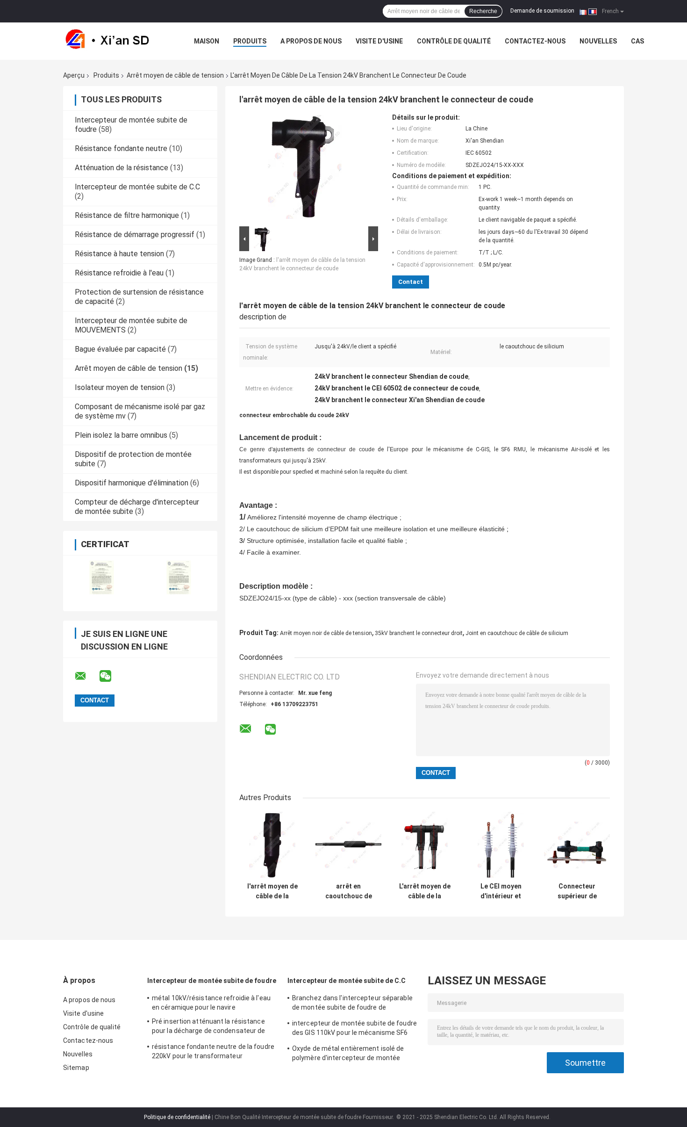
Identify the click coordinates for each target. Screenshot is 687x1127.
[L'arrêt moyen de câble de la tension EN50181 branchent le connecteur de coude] (425, 845)
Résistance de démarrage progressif (134, 234)
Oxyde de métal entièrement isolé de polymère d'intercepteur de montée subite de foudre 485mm (348, 1054)
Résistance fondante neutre (121, 148)
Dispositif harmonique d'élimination (131, 482)
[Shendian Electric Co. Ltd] (114, 41)
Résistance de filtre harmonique (127, 215)
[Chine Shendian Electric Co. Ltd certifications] (101, 577)
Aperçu (74, 75)
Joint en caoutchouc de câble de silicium (516, 633)
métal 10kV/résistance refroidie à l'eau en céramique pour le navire (211, 1002)
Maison (206, 41)
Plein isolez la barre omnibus (121, 435)
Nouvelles (598, 41)
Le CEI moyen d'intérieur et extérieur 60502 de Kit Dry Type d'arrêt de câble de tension (500, 891)
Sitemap (76, 1067)
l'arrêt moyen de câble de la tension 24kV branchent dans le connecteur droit (272, 891)
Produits (249, 41)
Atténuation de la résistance (121, 167)
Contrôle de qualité (454, 41)
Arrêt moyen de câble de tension (175, 75)
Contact (410, 281)
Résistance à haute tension (119, 253)
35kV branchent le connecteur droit (419, 633)
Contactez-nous (535, 41)
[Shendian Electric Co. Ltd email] (86, 676)
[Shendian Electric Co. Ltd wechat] (111, 676)
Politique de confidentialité (177, 1117)
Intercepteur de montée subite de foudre (211, 980)
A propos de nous (311, 41)
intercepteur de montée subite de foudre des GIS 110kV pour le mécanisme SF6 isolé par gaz (354, 1029)
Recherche (483, 11)
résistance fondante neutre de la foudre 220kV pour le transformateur (213, 1051)
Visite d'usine (379, 41)
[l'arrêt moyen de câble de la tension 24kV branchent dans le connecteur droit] (272, 845)
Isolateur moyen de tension (120, 387)
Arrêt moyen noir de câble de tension (326, 633)
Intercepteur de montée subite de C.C (137, 186)
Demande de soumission (542, 10)
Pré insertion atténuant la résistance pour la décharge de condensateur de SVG (208, 1027)
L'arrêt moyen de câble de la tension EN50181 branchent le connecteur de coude (425, 891)
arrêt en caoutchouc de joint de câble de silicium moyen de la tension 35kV (348, 891)
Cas (637, 41)
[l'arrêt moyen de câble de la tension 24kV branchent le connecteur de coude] (304, 169)
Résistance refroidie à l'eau (119, 272)
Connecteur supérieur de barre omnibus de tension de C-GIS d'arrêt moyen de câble (577, 891)
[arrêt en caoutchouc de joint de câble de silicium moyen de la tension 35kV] (348, 845)
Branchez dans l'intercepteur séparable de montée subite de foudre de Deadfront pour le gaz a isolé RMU (352, 1004)
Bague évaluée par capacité (120, 349)
